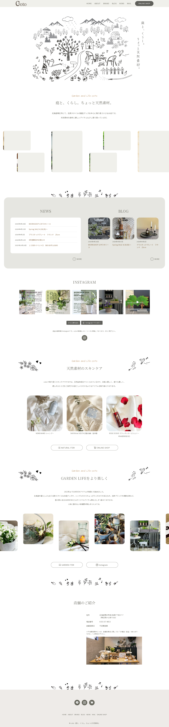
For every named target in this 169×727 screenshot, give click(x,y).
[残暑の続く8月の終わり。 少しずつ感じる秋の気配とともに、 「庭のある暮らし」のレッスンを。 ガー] (31, 302)
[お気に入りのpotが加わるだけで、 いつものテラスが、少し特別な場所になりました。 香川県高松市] (111, 302)
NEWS (88, 714)
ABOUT (70, 714)
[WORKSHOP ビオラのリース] (99, 229)
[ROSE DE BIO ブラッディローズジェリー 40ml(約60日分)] (124, 413)
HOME (64, 714)
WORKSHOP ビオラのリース (40, 224)
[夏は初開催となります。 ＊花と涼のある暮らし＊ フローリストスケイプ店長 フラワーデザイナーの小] (58, 302)
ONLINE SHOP (102, 714)
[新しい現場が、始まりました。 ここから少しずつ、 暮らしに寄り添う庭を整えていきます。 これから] (138, 302)
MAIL (93, 714)
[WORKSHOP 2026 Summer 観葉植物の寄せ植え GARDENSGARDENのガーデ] (84, 302)
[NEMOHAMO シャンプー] (45, 413)
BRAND (77, 714)
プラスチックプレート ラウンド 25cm (44, 234)
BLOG (83, 714)
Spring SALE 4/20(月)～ (38, 229)
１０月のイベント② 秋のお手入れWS (43, 245)
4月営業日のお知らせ (37, 240)
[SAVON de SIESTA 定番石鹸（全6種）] (84, 413)
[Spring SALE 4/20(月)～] (123, 229)
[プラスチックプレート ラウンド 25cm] (148, 229)
